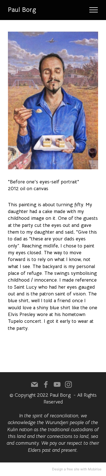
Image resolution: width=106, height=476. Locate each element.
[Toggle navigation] (93, 10)
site (76, 469)
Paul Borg (22, 10)
